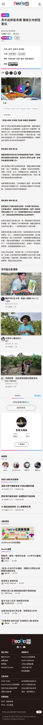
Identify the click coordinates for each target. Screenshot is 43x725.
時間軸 (3, 664)
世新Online (8, 593)
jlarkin (5, 470)
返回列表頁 (21, 408)
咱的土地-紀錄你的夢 (9, 688)
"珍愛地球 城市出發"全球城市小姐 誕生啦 (20, 620)
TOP (38, 712)
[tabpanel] (21, 402)
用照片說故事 (6, 691)
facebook (18, 647)
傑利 (6, 341)
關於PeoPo (5, 657)
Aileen (7, 561)
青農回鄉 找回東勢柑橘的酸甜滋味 (21, 378)
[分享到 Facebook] (6, 73)
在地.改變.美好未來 (29, 688)
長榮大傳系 (21, 430)
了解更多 (21, 444)
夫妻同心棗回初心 (13, 338)
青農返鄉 (11, 59)
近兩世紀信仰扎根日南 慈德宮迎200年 (19, 610)
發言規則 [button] (37, 396)
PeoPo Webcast (10, 583)
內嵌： (5, 103)
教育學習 (12, 54)
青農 (18, 59)
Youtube (24, 647)
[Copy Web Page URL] (19, 73)
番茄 (22, 59)
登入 (28, 402)
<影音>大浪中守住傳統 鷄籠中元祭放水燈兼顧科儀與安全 (20, 569)
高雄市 (15, 49)
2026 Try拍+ (6, 681)
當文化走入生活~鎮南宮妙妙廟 (15, 600)
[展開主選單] (3, 4)
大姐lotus (27, 470)
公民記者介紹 (26, 667)
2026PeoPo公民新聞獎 (10, 542)
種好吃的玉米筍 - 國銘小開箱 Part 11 (22, 298)
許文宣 (7, 613)
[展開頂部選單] (40, 4)
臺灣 (10, 49)
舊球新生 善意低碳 (9, 580)
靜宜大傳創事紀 (10, 381)
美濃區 (21, 49)
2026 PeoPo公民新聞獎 (10, 684)
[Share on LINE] (15, 73)
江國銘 (7, 301)
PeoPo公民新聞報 (28, 657)
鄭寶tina (37, 470)
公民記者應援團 (27, 664)
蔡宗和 (7, 573)
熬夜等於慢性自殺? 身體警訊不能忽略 (18, 496)
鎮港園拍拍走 (9, 603)
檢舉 (17, 38)
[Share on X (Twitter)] (11, 73)
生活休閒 (21, 54)
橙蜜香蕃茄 (29, 59)
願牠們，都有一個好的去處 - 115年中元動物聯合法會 (21, 557)
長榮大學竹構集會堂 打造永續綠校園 (17, 486)
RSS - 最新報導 (7, 701)
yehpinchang (16, 470)
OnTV (5, 15)
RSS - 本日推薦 (7, 705)
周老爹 (7, 623)
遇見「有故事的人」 (29, 691)
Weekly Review (7, 667)
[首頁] (21, 4)
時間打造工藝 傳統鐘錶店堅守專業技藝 (18, 590)
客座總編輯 (25, 671)
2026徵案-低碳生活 (29, 681)
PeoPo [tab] (17, 396)
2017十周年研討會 (29, 684)
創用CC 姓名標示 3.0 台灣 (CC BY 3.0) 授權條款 (13, 64)
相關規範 (4, 660)
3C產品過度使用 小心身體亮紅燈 (16, 507)
